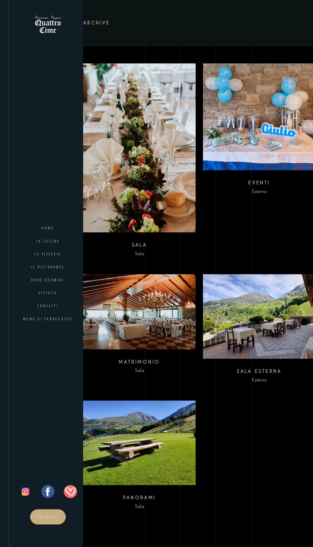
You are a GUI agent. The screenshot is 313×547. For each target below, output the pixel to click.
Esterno (259, 192)
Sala (139, 254)
